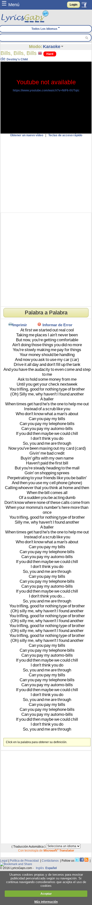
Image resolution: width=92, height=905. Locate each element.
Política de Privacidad (24, 860)
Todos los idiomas (44, 29)
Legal (4, 860)
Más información (46, 902)
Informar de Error (57, 325)
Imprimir (20, 325)
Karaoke (51, 46)
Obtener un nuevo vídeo (26, 135)
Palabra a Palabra (46, 312)
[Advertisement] (46, 174)
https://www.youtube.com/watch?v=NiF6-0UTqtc (46, 90)
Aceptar (46, 893)
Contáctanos (50, 860)
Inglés (40, 868)
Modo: (35, 46)
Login (73, 4)
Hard (49, 54)
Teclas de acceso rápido (65, 135)
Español (51, 868)
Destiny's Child (17, 59)
